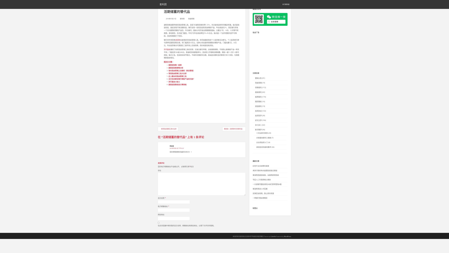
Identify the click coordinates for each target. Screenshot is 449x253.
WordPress (287, 236)
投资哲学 (258, 115)
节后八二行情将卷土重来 (262, 180)
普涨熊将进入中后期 (260, 189)
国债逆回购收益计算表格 (177, 85)
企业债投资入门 (262, 142)
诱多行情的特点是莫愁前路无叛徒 (265, 170)
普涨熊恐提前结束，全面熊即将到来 (266, 175)
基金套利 (258, 92)
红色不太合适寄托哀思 (261, 166)
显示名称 (162, 198)
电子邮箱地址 (163, 206)
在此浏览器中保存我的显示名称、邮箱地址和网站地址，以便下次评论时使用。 (186, 225)
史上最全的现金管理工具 (177, 76)
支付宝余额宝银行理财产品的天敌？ (181, 79)
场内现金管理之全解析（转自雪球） (181, 71)
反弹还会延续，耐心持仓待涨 (263, 193)
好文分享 (258, 120)
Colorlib (273, 236)
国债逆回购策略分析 (175, 68)
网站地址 (161, 214)
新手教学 (258, 129)
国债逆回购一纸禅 (175, 65)
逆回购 (177, 40)
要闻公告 (258, 78)
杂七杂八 (258, 125)
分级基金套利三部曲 (263, 138)
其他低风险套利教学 (263, 147)
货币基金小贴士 (174, 82)
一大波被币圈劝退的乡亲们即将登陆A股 (267, 184)
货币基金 (167, 49)
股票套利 (258, 97)
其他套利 (258, 106)
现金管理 (191, 19)
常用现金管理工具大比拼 (177, 73)
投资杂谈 (258, 111)
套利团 (163, 4)
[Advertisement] (181, 102)
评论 (159, 170)
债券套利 (258, 87)
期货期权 (258, 101)
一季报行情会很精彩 (260, 198)
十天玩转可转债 (262, 133)
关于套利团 (285, 4)
